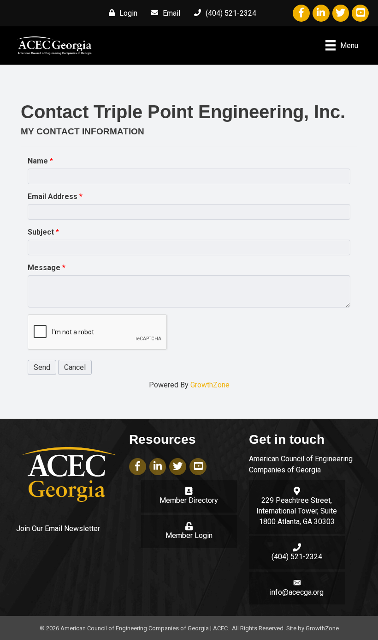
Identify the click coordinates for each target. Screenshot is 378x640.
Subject (41, 232)
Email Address (52, 196)
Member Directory (188, 500)
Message (44, 267)
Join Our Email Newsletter (58, 528)
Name (38, 161)
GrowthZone (210, 384)
